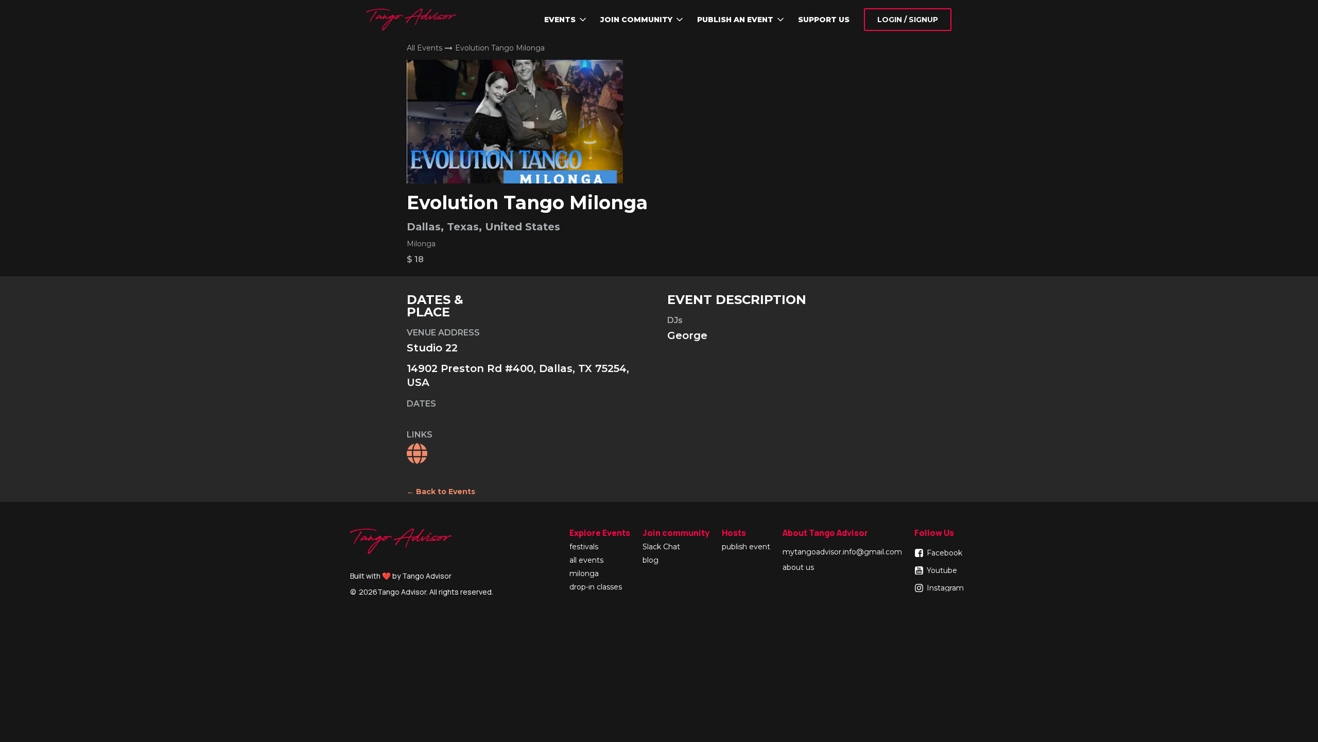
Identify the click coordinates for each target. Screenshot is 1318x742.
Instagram (945, 588)
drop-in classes (595, 587)
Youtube (942, 570)
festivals (583, 547)
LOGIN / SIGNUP (907, 19)
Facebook (944, 552)
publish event (746, 547)
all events (586, 560)
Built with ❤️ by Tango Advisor (401, 576)
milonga (584, 574)
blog (650, 560)
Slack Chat (661, 547)
